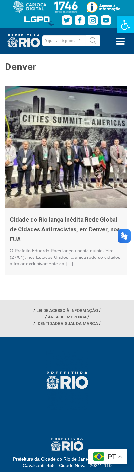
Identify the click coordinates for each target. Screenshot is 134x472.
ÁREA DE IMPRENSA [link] (67, 317)
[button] (93, 40)
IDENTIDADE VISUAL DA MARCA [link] (67, 323)
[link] (125, 24)
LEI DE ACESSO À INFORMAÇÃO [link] (67, 310)
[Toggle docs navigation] (120, 41)
